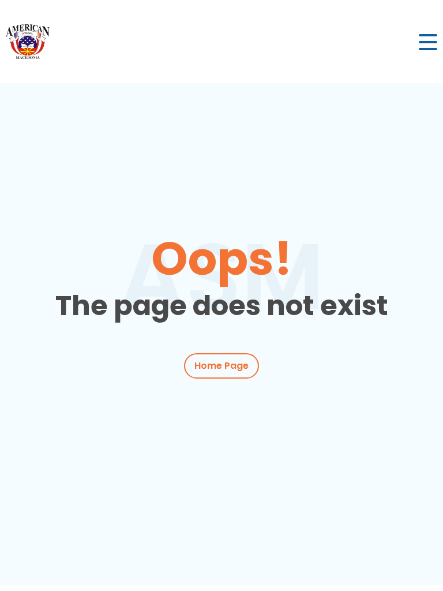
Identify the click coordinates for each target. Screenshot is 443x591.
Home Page (221, 365)
